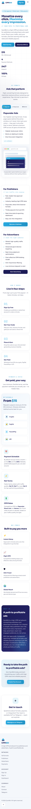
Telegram (4, 792)
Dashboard (4, 778)
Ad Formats (5, 755)
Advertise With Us (22, 44)
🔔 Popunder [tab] (6, 106)
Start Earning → (8, 44)
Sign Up (21, 2)
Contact (4, 789)
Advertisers (5, 761)
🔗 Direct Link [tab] (15, 106)
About (3, 786)
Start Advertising (15, 272)
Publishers (4, 758)
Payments (4, 764)
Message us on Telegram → (15, 722)
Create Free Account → (15, 682)
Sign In (3, 775)
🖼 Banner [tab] (24, 106)
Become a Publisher (15, 224)
